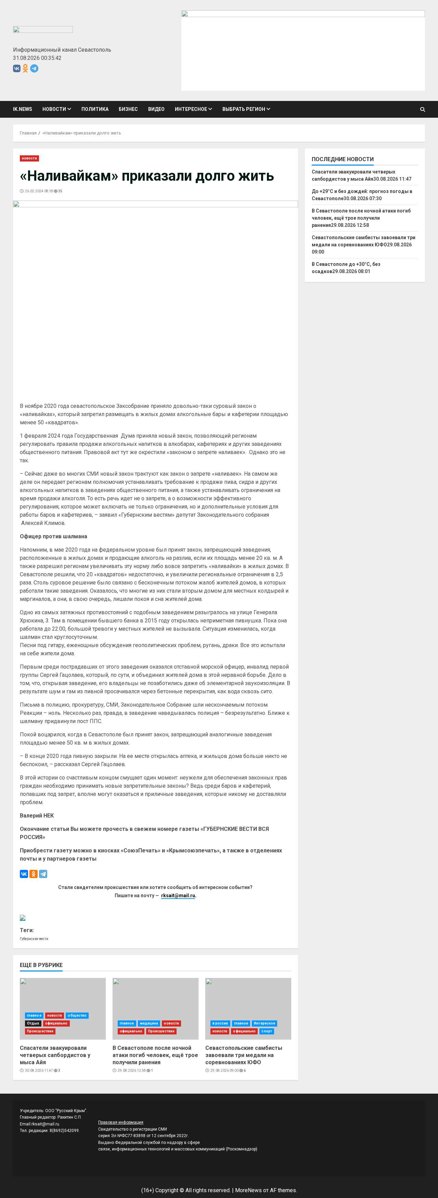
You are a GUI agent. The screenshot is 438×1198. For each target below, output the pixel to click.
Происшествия (40, 1031)
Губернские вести (34, 939)
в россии (220, 1023)
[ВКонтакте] (24, 874)
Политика (94, 109)
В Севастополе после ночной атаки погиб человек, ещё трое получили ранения (155, 1009)
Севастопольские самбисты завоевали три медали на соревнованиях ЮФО (248, 1009)
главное (34, 1015)
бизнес (128, 109)
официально (56, 1023)
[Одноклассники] (33, 874)
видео (156, 109)
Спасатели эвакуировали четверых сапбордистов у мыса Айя (63, 1009)
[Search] (422, 109)
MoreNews (248, 1190)
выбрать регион (243, 109)
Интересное (191, 109)
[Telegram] (43, 874)
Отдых (33, 1023)
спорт (266, 1031)
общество (77, 1015)
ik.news (22, 109)
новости (54, 109)
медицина (149, 1023)
